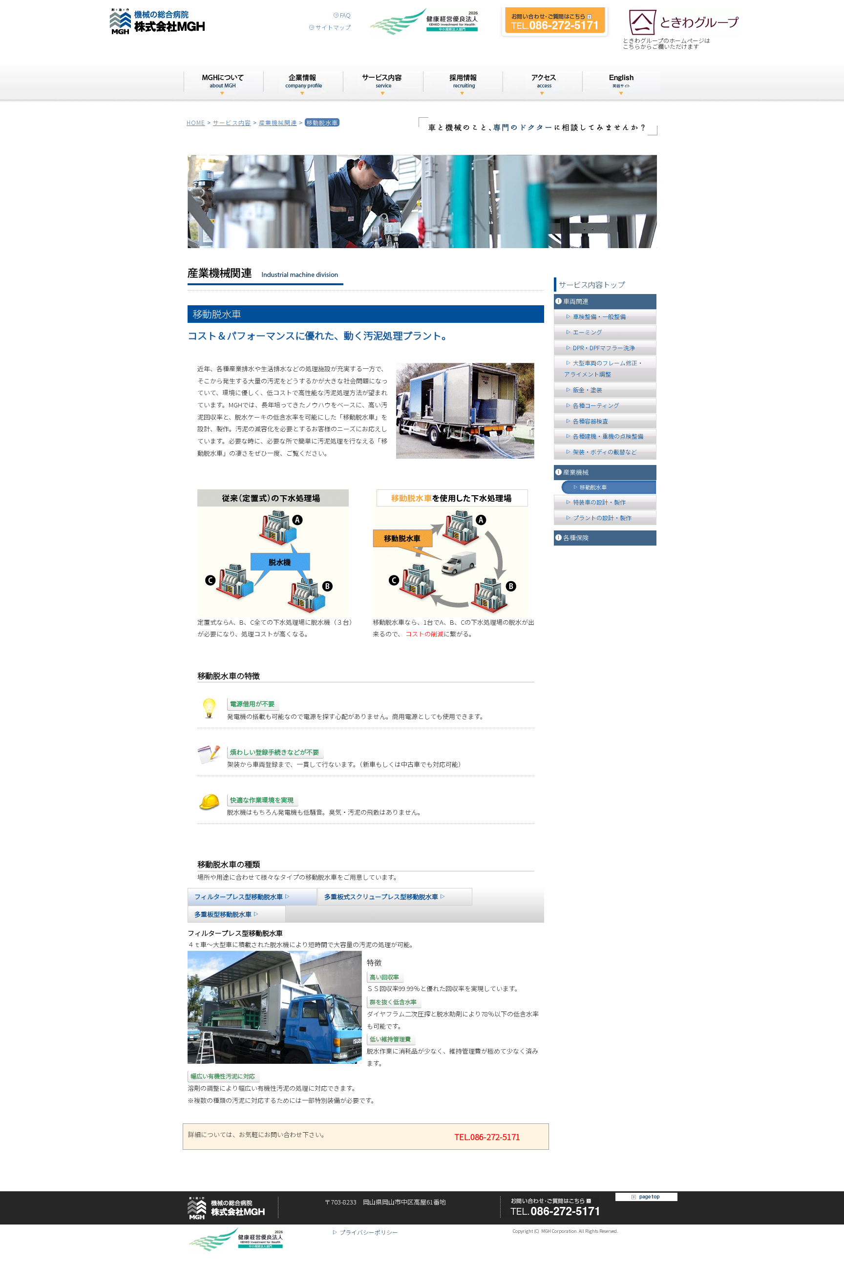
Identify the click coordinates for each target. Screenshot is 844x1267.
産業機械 (576, 472)
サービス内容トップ (592, 284)
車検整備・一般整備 (599, 316)
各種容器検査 (590, 421)
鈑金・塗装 (587, 389)
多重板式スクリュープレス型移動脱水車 (381, 896)
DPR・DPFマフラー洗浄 (604, 347)
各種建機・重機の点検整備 (608, 436)
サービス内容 (232, 122)
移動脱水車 (593, 487)
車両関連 (576, 301)
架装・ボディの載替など (605, 451)
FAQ (345, 15)
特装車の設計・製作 (599, 502)
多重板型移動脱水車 (223, 914)
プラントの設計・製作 (602, 517)
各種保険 (576, 537)
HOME (196, 122)
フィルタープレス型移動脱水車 (238, 896)
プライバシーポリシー (368, 1232)
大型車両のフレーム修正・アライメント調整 (603, 368)
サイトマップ (333, 27)
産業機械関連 (278, 122)
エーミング (587, 332)
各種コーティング (596, 405)
